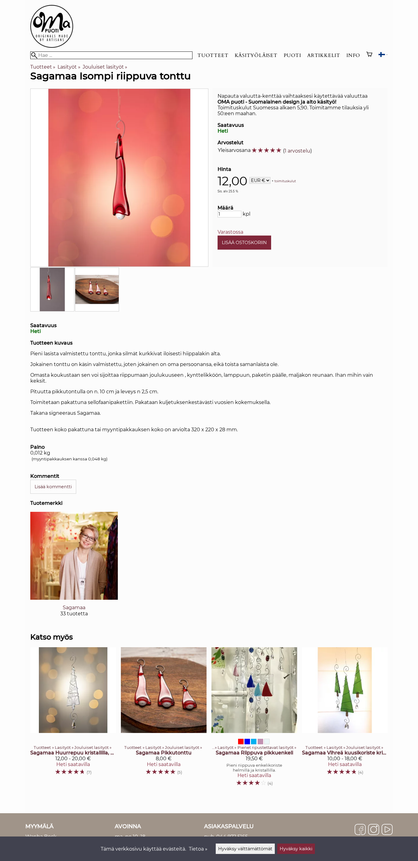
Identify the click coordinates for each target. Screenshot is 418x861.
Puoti (292, 55)
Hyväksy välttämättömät (245, 849)
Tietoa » (198, 849)
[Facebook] (360, 830)
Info (353, 55)
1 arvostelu (297, 151)
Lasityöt (69, 67)
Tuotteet (212, 55)
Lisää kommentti (53, 486)
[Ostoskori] (369, 55)
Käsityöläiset (256, 55)
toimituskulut (285, 181)
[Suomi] (383, 55)
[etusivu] (51, 46)
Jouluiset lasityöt (105, 67)
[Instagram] (373, 830)
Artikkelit (323, 55)
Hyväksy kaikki (296, 849)
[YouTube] (387, 830)
